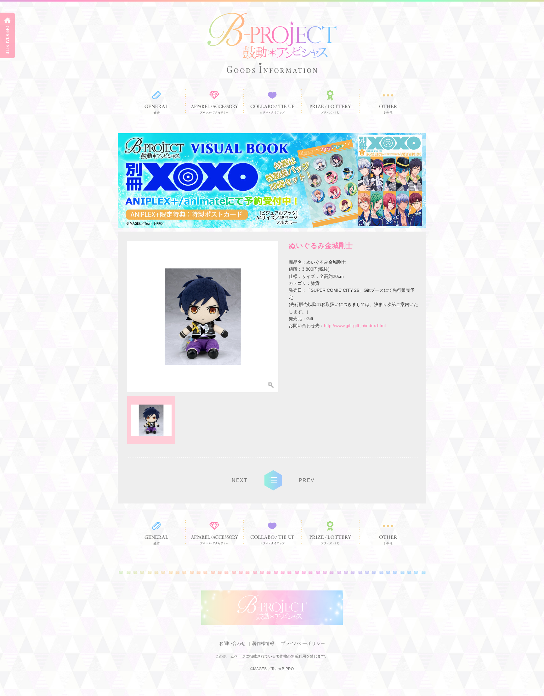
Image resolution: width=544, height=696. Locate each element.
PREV (307, 480)
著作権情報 (263, 643)
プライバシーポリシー (303, 643)
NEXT (239, 480)
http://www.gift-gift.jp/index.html (355, 325)
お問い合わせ (232, 643)
